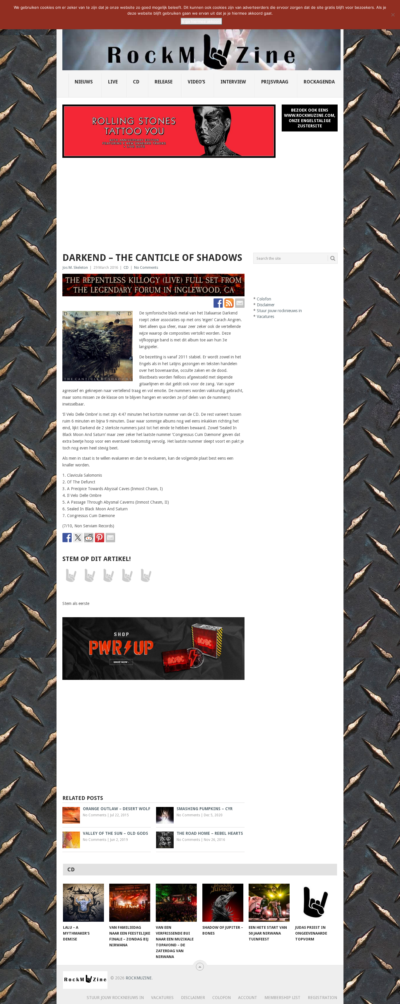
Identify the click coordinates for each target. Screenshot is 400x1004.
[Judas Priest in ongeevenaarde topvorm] (315, 903)
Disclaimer (266, 304)
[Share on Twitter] (78, 537)
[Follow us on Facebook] (218, 303)
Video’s (196, 82)
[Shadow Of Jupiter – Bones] (222, 903)
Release (163, 82)
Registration (322, 997)
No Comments (146, 267)
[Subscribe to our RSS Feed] (229, 303)
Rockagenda (319, 82)
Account (247, 997)
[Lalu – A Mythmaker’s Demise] (83, 903)
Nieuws (84, 82)
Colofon (264, 299)
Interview (233, 82)
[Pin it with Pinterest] (99, 537)
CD (136, 82)
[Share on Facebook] (67, 537)
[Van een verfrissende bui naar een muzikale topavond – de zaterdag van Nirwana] (176, 903)
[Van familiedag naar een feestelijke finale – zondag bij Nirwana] (129, 903)
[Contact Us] (240, 303)
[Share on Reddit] (88, 537)
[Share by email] (110, 537)
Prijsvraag (274, 82)
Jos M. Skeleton (75, 267)
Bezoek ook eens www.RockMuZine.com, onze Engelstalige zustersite (309, 118)
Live (113, 82)
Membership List (282, 997)
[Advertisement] (200, 202)
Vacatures (265, 316)
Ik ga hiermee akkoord (201, 21)
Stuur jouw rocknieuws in (279, 310)
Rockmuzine (139, 978)
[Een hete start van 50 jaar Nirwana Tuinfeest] (269, 903)
